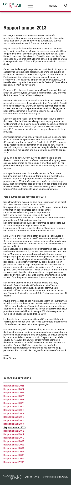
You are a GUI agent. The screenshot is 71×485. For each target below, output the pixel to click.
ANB (36, 476)
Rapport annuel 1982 (13, 462)
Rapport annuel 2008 (13, 444)
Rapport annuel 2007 (13, 448)
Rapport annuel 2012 (13, 430)
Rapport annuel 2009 (13, 441)
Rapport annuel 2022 (13, 396)
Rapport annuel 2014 (13, 424)
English (28, 476)
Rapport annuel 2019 (13, 406)
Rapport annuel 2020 (13, 403)
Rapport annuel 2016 (13, 417)
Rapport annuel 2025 (13, 385)
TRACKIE (63, 476)
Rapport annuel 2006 (13, 451)
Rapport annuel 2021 (13, 399)
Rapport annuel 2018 (13, 410)
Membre (53, 5)
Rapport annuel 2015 (13, 420)
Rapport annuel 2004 (13, 458)
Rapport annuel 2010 (13, 437)
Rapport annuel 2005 (13, 455)
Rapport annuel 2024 (13, 389)
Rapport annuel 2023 (13, 392)
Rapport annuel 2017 (13, 413)
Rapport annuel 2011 (13, 434)
